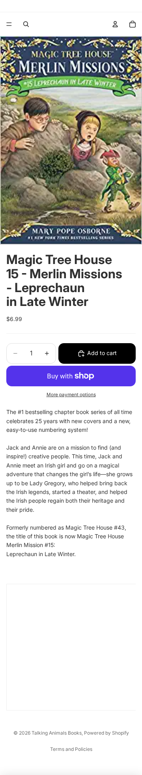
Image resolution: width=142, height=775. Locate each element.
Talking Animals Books (57, 733)
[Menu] (9, 24)
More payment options (71, 394)
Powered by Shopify (106, 733)
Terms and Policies (71, 749)
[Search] (26, 24)
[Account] (115, 24)
